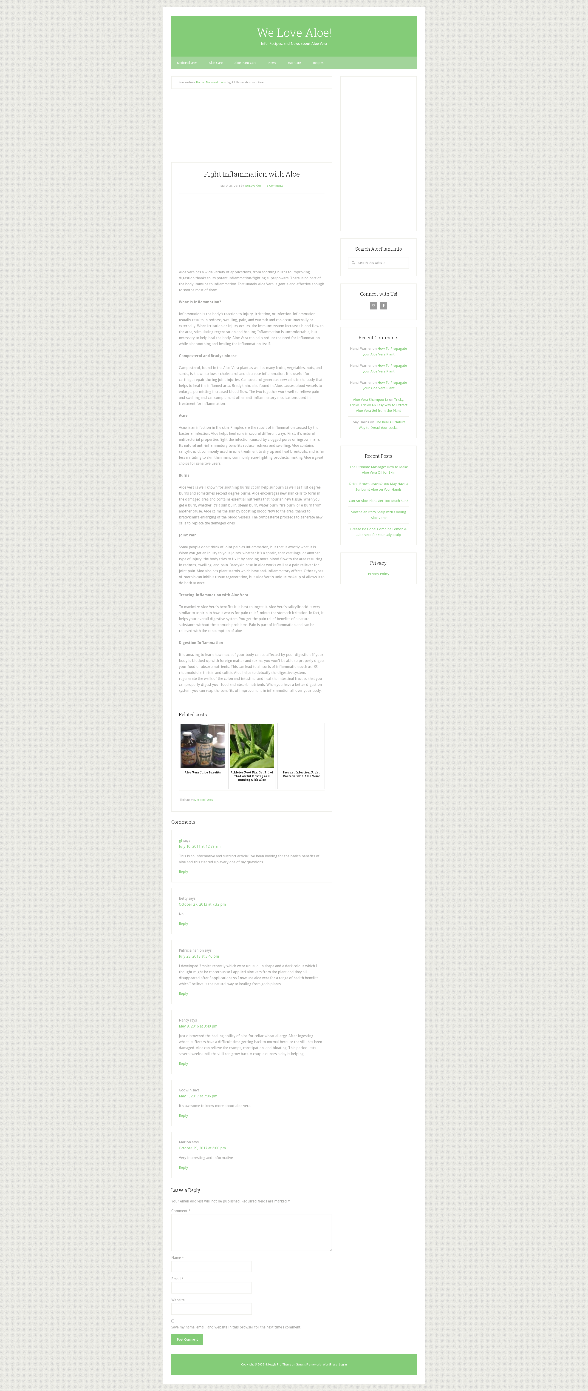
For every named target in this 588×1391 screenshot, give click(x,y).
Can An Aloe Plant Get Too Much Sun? (378, 501)
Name (177, 1258)
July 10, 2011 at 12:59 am (199, 846)
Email (177, 1279)
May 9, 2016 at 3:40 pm (198, 1026)
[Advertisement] (251, 128)
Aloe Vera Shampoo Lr (370, 400)
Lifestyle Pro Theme (278, 1364)
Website (178, 1300)
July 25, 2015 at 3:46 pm (199, 956)
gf (180, 840)
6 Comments (275, 185)
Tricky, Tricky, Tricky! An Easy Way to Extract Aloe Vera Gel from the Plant (378, 405)
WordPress (330, 1364)
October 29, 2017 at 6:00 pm (202, 1148)
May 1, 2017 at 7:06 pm (198, 1096)
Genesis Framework (308, 1364)
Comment (180, 1211)
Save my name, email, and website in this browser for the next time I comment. (236, 1327)
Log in (343, 1364)
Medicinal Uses (203, 799)
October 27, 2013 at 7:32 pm (202, 904)
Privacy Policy (378, 574)
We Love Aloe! (294, 32)
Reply (183, 872)
